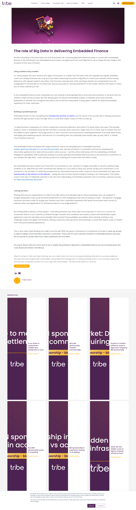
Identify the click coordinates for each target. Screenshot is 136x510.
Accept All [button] (91, 505)
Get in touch (128, 3)
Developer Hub (58, 3)
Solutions (34, 3)
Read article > (33, 354)
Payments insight (21, 266)
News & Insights (72, 3)
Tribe (83, 3)
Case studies (45, 3)
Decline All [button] (101, 505)
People (90, 3)
